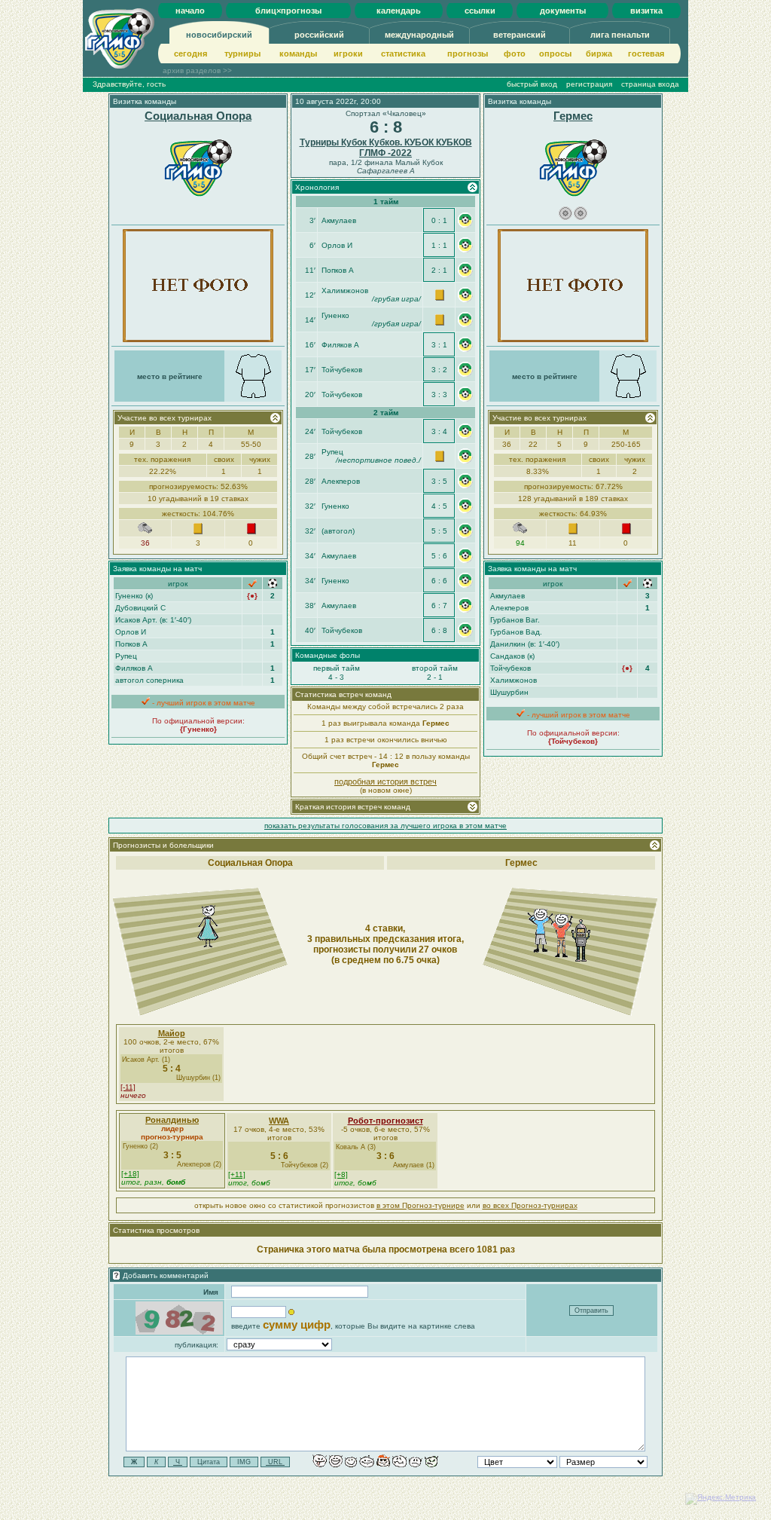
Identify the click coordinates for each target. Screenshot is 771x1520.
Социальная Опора (198, 115)
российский (319, 34)
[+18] (130, 1174)
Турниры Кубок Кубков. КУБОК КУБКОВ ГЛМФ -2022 (386, 147)
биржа (599, 53)
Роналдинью (172, 1119)
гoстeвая (646, 53)
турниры (242, 53)
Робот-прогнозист (385, 1120)
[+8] (341, 1174)
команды (298, 53)
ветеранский (519, 34)
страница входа (650, 84)
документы (563, 10)
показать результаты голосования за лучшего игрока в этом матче (385, 825)
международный (419, 34)
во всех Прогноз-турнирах (530, 1205)
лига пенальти (620, 34)
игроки (348, 53)
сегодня (190, 53)
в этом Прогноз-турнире (420, 1205)
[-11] (128, 1087)
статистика (403, 53)
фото (515, 53)
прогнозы (467, 53)
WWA (279, 1120)
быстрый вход (532, 84)
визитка (646, 10)
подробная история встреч (385, 781)
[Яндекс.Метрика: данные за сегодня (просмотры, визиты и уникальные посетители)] (720, 1499)
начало (190, 10)
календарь (398, 10)
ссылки (480, 10)
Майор (171, 1033)
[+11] (236, 1174)
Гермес (573, 115)
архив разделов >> (197, 70)
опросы (555, 53)
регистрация (589, 84)
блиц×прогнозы (288, 10)
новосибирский (219, 34)
